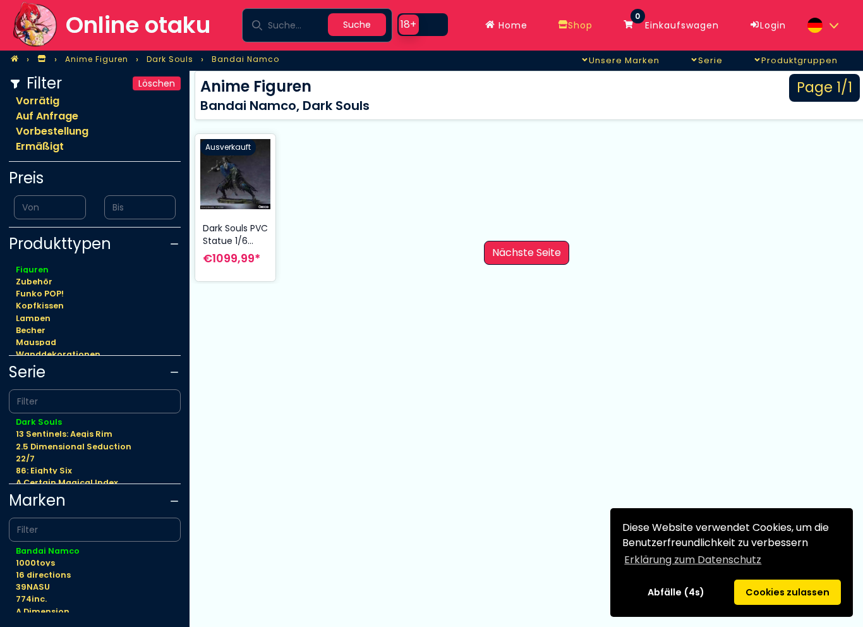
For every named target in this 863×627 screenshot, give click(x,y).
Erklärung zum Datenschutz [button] (692, 559)
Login (773, 25)
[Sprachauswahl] (822, 25)
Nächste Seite (526, 252)
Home (511, 25)
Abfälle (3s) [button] (676, 592)
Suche (357, 24)
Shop (580, 25)
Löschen (156, 83)
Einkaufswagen (677, 22)
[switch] (422, 24)
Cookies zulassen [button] (787, 592)
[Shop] (41, 59)
